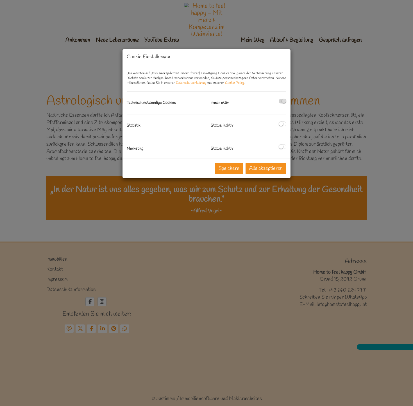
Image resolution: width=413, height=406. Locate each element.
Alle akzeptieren (266, 168)
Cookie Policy (234, 83)
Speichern (229, 168)
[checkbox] (282, 101)
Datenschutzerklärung (191, 83)
